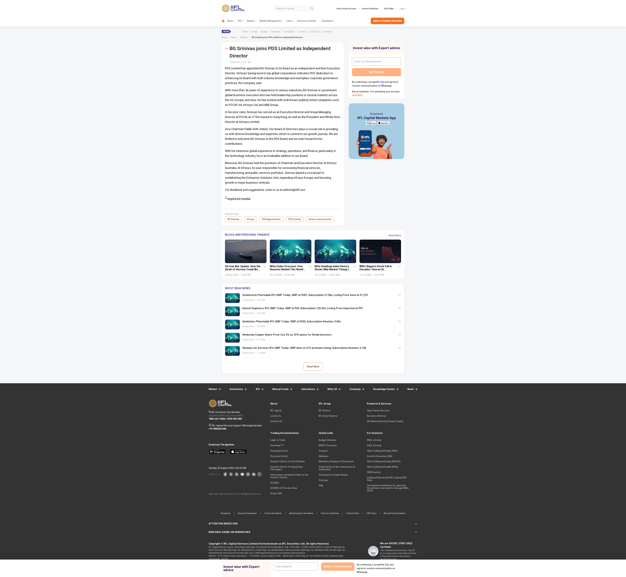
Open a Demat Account (290, 299)
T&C (296, 309)
